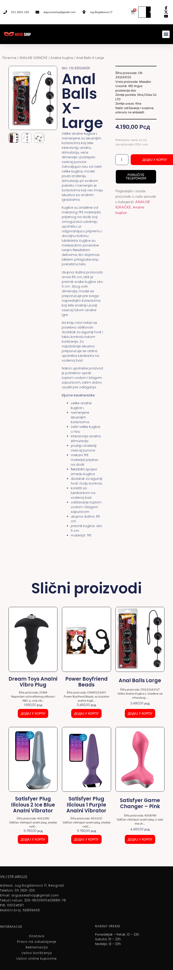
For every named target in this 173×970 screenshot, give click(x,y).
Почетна (9, 58)
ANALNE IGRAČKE (33, 58)
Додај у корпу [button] (33, 713)
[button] (166, 34)
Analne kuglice (61, 58)
